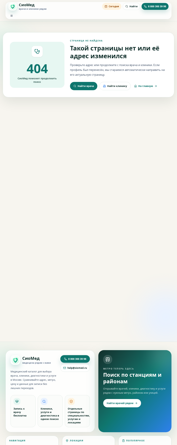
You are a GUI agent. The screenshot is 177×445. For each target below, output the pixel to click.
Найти (133, 6)
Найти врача (86, 86)
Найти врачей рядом (120, 403)
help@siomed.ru (77, 367)
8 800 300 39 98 (77, 358)
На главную (145, 86)
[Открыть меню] (11, 16)
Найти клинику (117, 86)
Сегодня (114, 6)
